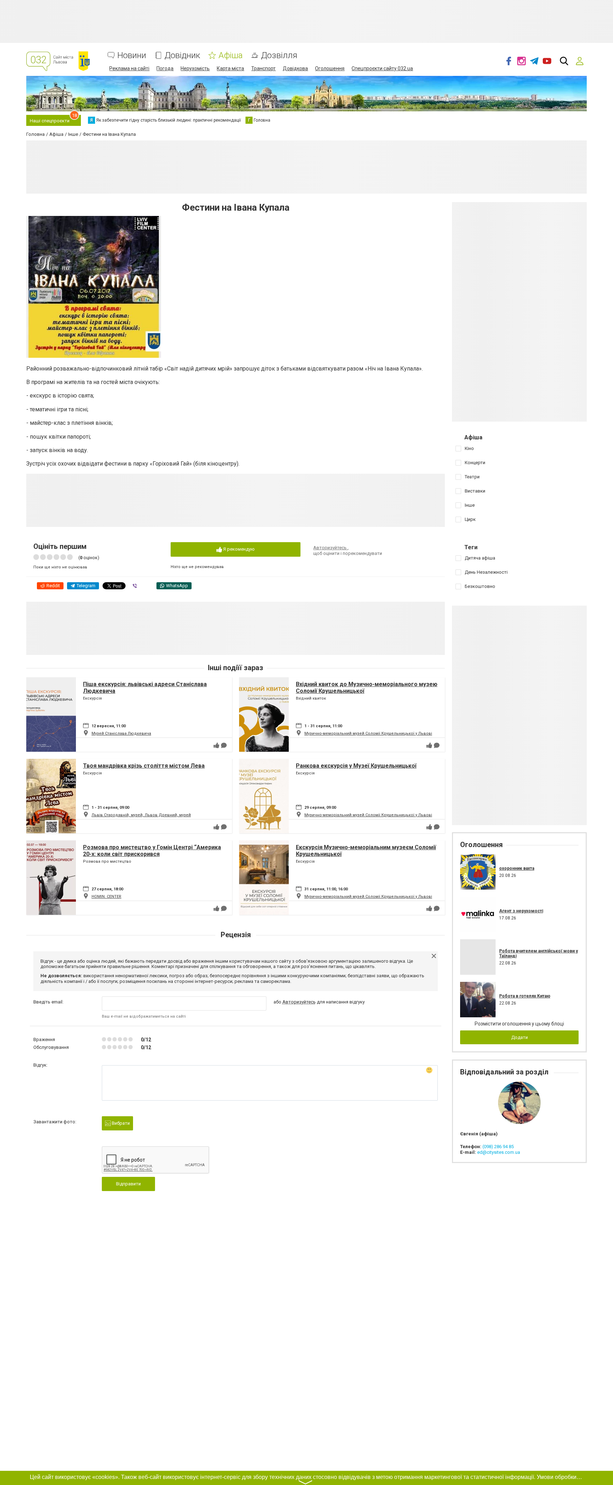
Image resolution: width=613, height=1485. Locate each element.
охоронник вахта (516, 868)
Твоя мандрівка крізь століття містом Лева (144, 765)
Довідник (182, 55)
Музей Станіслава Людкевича (121, 733)
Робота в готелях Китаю (524, 996)
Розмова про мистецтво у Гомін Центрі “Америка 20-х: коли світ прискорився (152, 850)
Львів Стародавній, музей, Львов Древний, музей (141, 815)
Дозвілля (279, 55)
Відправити (128, 1183)
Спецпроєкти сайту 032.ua (382, 68)
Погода (164, 68)
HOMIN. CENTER (106, 896)
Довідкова (295, 68)
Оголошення (329, 68)
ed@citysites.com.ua (498, 1152)
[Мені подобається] (216, 745)
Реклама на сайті (129, 68)
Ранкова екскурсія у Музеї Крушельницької (356, 765)
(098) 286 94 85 (498, 1146)
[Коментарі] (224, 745)
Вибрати (120, 1123)
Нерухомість (195, 68)
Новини (131, 55)
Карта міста (230, 68)
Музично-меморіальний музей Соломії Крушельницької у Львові (368, 733)
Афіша (231, 55)
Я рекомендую (238, 549)
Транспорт (263, 68)
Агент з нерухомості (521, 910)
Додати (519, 1037)
